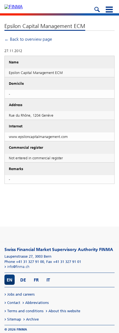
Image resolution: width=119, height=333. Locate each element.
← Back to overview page (28, 39)
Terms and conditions (25, 311)
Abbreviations (37, 303)
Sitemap (14, 319)
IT (48, 280)
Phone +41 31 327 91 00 (24, 262)
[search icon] (96, 8)
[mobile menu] (109, 8)
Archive (32, 319)
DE (23, 280)
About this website (64, 311)
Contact (13, 303)
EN (9, 280)
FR (36, 280)
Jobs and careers (21, 294)
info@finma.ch (18, 267)
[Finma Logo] (13, 6)
